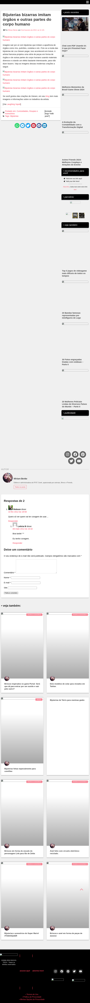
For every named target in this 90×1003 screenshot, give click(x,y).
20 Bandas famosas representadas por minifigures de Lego (71, 315)
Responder (13, 521)
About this (66, 187)
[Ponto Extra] (75, 215)
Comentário (9, 573)
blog (47, 96)
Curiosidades (22, 111)
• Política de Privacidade (31, 997)
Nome (7, 577)
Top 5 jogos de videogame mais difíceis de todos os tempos (74, 273)
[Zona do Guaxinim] (82, 215)
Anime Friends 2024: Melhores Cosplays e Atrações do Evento (72, 162)
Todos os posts (20, 487)
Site (5, 588)
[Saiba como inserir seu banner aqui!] (68, 215)
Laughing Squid (13, 104)
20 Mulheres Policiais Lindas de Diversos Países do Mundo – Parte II (74, 404)
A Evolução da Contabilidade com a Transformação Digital (72, 124)
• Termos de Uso (31, 994)
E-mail (7, 583)
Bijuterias (14, 116)
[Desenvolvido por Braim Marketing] (78, 981)
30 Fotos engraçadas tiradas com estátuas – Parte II (72, 362)
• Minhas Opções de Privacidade (32, 999)
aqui (75, 189)
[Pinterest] (83, 454)
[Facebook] (75, 454)
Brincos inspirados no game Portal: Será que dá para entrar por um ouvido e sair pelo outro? (22, 686)
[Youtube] (79, 461)
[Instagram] (67, 454)
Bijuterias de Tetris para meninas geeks (67, 700)
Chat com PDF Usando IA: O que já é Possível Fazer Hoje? (74, 48)
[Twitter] (71, 461)
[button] (17, 125)
